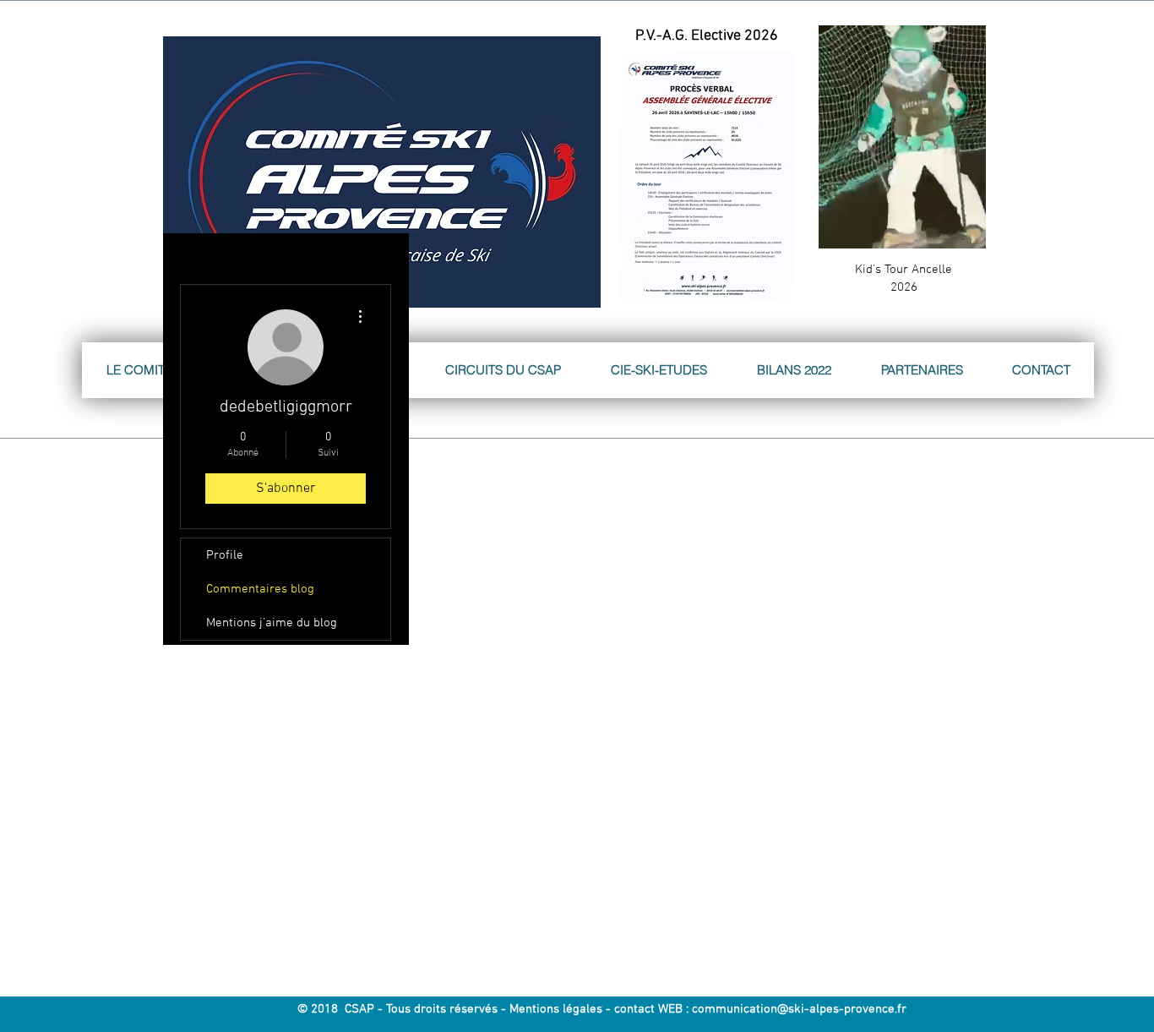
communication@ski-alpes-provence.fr (799, 1009)
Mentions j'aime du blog (271, 623)
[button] (964, 229)
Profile (224, 555)
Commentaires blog (260, 589)
